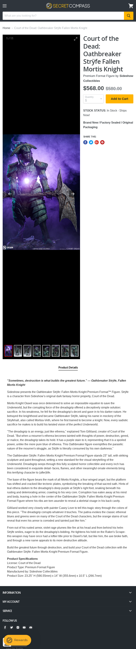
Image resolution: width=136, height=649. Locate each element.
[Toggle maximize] (75, 39)
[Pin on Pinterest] (102, 142)
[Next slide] (72, 193)
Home (6, 28)
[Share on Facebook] (85, 142)
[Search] (128, 16)
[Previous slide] (10, 193)
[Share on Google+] (97, 142)
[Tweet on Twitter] (91, 142)
